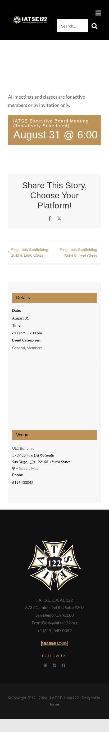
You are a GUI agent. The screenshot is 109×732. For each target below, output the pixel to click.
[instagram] (45, 665)
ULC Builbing (23, 448)
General (18, 347)
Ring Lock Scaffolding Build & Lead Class (29, 252)
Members (34, 347)
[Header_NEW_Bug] (30, 18)
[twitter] (54, 665)
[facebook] (63, 665)
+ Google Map (27, 468)
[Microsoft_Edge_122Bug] (54, 541)
